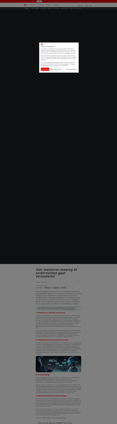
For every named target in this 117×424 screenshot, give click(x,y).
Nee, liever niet (55, 69)
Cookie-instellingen (71, 69)
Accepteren (45, 69)
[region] (59, 57)
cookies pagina (65, 64)
